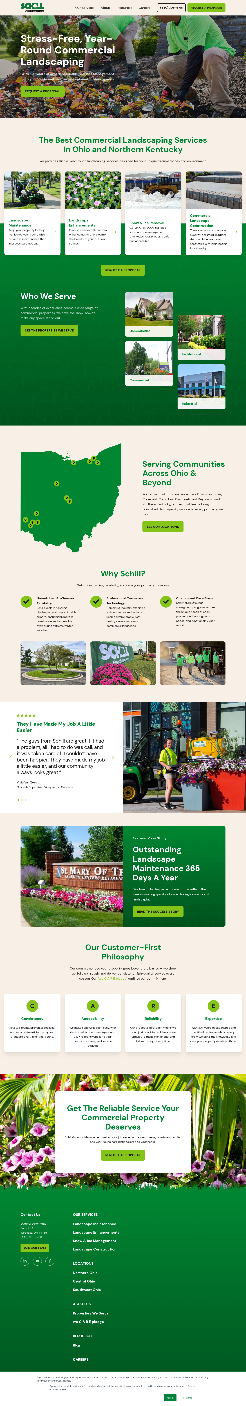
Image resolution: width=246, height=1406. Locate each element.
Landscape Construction (95, 1249)
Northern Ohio (85, 1272)
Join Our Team (34, 1248)
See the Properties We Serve (49, 330)
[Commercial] (149, 363)
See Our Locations (163, 527)
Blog (76, 1345)
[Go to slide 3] (26, 800)
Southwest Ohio (87, 1289)
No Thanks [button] (187, 1397)
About (105, 8)
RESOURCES (83, 1336)
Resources (124, 8)
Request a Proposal (207, 8)
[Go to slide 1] (18, 800)
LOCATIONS (83, 1263)
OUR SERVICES (85, 1214)
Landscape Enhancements (96, 1232)
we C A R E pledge (88, 1321)
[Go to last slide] (10, 757)
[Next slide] (113, 757)
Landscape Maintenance (94, 1224)
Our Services (84, 8)
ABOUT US (82, 1304)
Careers (145, 8)
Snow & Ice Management (94, 1240)
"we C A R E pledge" (112, 978)
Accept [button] (170, 1397)
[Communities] (149, 314)
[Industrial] (202, 387)
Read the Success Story (158, 911)
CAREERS (81, 1359)
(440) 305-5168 (171, 8)
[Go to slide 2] (22, 800)
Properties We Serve (91, 1313)
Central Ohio (84, 1281)
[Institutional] (202, 337)
